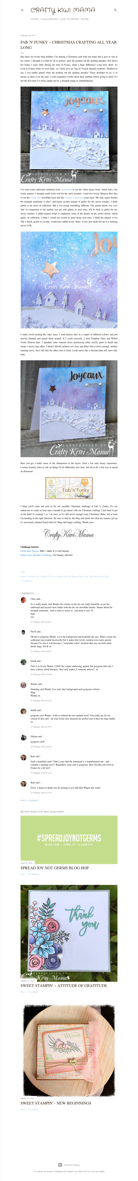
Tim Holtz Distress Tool (98, 576)
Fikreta (34, 736)
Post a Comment (30, 800)
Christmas (31, 576)
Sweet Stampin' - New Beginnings (56, 1103)
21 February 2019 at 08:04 (41, 674)
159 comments (33, 874)
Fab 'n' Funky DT (43, 576)
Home (35, 19)
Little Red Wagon (30, 551)
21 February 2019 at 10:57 (41, 726)
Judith (33, 710)
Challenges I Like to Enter (60, 19)
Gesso (53, 576)
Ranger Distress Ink (80, 576)
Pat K (33, 631)
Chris (33, 598)
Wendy (34, 683)
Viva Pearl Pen (26, 581)
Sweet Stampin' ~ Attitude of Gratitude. (64, 985)
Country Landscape (74, 197)
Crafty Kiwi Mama (63, 10)
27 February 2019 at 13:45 (41, 772)
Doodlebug (66, 189)
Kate (33, 756)
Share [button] (23, 571)
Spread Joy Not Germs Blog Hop (55, 867)
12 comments (33, 991)
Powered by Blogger (71, 1165)
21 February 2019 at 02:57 (41, 651)
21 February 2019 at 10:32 (41, 700)
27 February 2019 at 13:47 (41, 792)
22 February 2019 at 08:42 (41, 746)
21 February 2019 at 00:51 (41, 621)
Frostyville (35, 197)
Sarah (33, 660)
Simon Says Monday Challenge (36, 555)
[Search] (115, 9)
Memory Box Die (64, 576)
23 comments (33, 1109)
